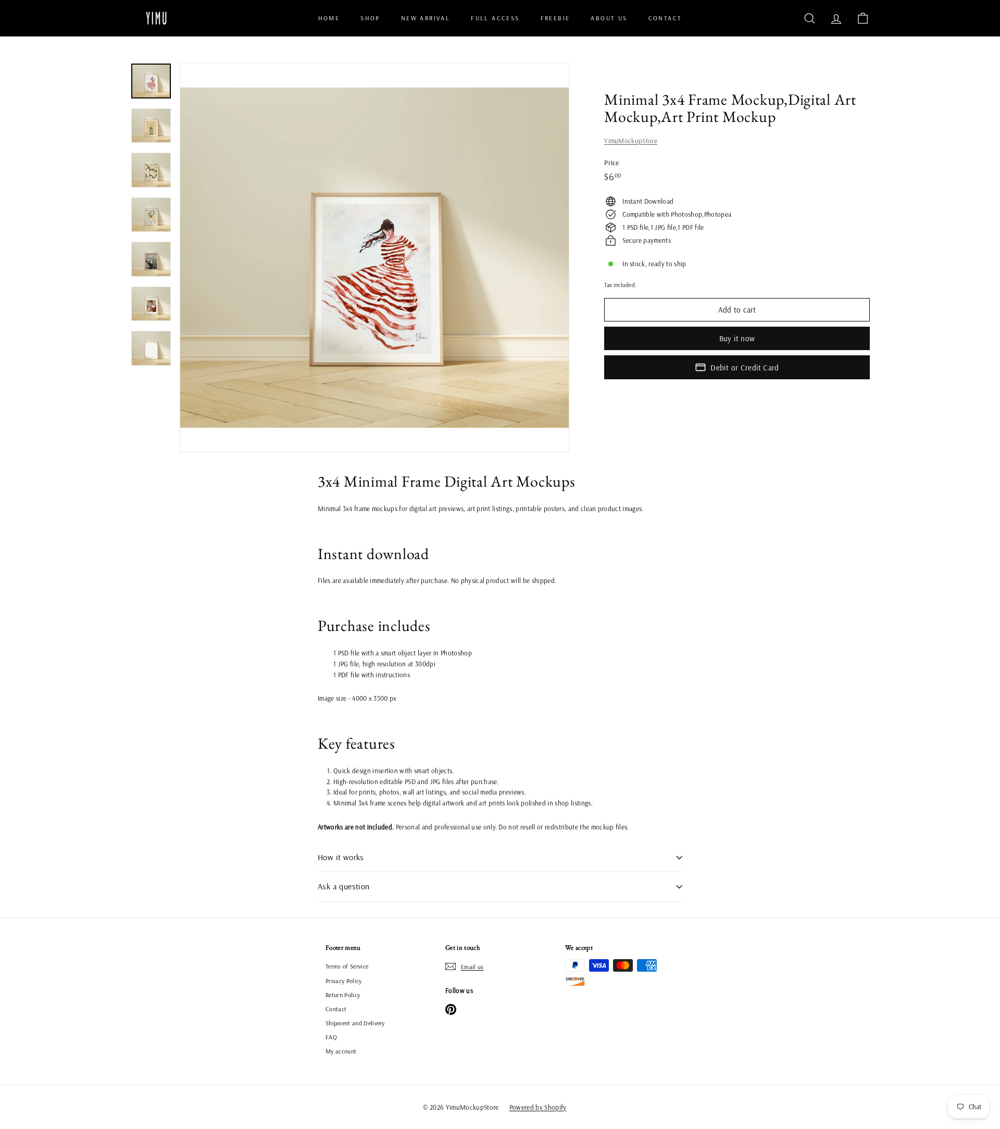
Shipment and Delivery (355, 1023)
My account (341, 1051)
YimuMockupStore (630, 141)
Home (329, 18)
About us (609, 18)
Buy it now (737, 338)
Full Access (495, 18)
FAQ (331, 1037)
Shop (370, 18)
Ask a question (344, 886)
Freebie (555, 18)
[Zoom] (374, 257)
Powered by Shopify (538, 1107)
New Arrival (425, 18)
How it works (341, 857)
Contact (665, 18)
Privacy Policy (344, 981)
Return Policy (343, 995)
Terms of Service (347, 966)
